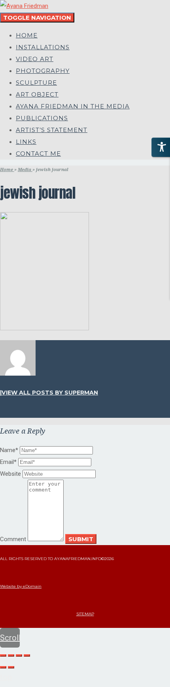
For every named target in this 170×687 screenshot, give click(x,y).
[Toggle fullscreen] (19, 655)
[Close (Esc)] (3, 655)
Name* (9, 450)
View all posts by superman (50, 392)
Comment (13, 539)
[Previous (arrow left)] (3, 667)
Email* (8, 461)
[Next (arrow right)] (11, 667)
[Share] (11, 655)
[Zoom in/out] (27, 655)
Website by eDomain (21, 586)
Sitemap (85, 613)
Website (10, 473)
